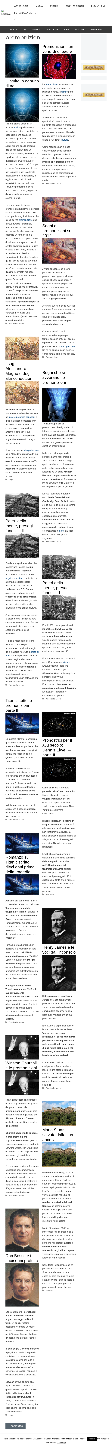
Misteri (54, 6)
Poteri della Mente (25, 12)
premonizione (26, 220)
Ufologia (79, 29)
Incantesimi (98, 6)
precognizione (68, 346)
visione (66, 662)
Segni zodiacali (75, 6)
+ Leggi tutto (15, 1426)
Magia (39, 6)
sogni (11, 479)
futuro (65, 140)
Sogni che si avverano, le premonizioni (54, 377)
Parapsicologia (51, 357)
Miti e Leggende (31, 29)
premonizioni (51, 84)
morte (61, 531)
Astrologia (21, 6)
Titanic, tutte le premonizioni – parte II (19, 705)
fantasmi (49, 1290)
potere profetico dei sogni (22, 417)
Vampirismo (96, 29)
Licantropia (52, 29)
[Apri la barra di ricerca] (15, 19)
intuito (17, 127)
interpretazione (31, 450)
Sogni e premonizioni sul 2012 (57, 231)
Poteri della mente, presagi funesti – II (19, 526)
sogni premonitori (14, 578)
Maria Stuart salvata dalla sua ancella (57, 1135)
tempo (64, 91)
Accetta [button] (92, 1439)
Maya (66, 29)
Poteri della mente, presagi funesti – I (56, 588)
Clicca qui (61, 1442)
